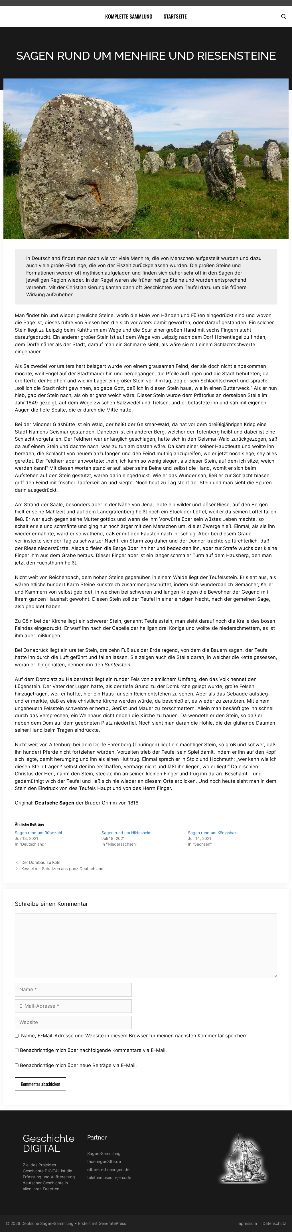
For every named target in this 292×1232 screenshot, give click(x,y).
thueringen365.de (104, 1161)
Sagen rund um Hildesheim (126, 832)
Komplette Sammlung (128, 16)
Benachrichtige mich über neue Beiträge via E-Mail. (78, 1065)
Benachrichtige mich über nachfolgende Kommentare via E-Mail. (93, 1050)
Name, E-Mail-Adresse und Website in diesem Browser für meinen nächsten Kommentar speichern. (135, 1036)
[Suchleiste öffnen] (283, 16)
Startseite (175, 16)
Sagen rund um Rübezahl (38, 832)
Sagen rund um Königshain (213, 832)
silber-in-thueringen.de (108, 1169)
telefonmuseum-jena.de (109, 1177)
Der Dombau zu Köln (40, 862)
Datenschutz (274, 1223)
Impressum (246, 1223)
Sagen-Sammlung (104, 1153)
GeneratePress (112, 1223)
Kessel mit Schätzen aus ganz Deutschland (62, 868)
